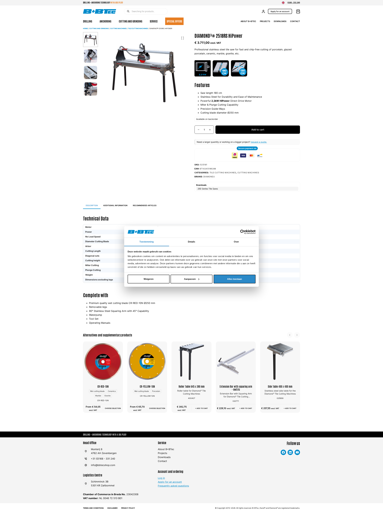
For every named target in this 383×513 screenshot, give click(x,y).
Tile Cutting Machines (138, 29)
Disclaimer (112, 508)
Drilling (87, 21)
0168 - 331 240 (294, 2)
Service (154, 21)
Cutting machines (118, 29)
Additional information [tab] (115, 205)
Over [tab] (236, 241)
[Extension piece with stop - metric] (236, 361)
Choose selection (113, 408)
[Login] (263, 11)
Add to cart (257, 129)
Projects (265, 21)
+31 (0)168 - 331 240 (103, 458)
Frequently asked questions (173, 485)
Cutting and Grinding (130, 21)
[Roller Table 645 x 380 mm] (191, 361)
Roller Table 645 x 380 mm (192, 386)
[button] (283, 2)
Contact (295, 21)
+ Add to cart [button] (201, 408)
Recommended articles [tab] (144, 205)
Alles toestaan (234, 279)
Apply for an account (279, 11)
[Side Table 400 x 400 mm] (280, 361)
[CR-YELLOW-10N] (147, 361)
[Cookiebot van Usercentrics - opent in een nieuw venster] (242, 232)
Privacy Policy (128, 508)
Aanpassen (190, 279)
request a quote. (259, 142)
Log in (161, 477)
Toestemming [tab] (146, 241)
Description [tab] (92, 205)
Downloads (280, 21)
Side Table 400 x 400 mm (280, 386)
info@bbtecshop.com (103, 465)
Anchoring (105, 21)
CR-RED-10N (103, 386)
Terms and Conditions (93, 508)
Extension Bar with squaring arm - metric (236, 387)
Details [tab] (191, 241)
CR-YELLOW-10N (147, 386)
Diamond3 (209, 176)
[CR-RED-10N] (103, 361)
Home (85, 29)
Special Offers (174, 21)
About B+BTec (248, 21)
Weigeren (148, 279)
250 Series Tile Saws (208, 189)
